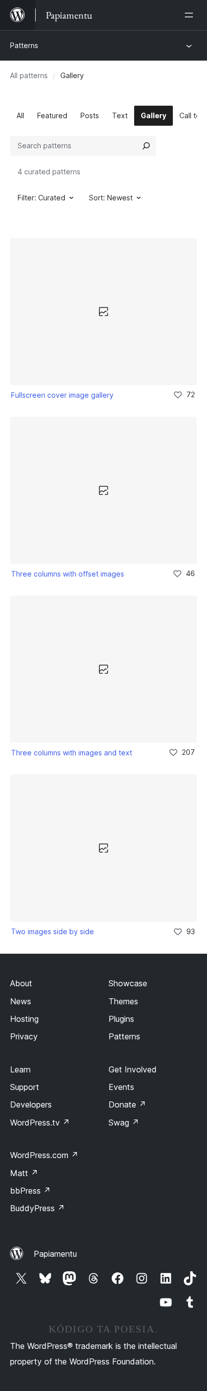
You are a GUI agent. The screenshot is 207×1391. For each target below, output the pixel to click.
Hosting (24, 1019)
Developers (31, 1104)
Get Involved (133, 1069)
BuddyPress (37, 1208)
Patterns (24, 45)
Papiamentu (55, 1254)
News (20, 1001)
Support (24, 1087)
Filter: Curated (41, 197)
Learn (20, 1069)
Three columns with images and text (71, 752)
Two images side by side (52, 931)
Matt (24, 1173)
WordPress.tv (40, 1123)
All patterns (29, 75)
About (21, 983)
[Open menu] (191, 15)
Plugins (121, 1019)
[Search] (146, 146)
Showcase (128, 983)
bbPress (30, 1191)
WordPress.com (44, 1155)
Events (121, 1087)
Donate (127, 1104)
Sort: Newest (111, 197)
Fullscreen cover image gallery (62, 395)
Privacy (24, 1036)
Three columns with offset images (67, 574)
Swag (124, 1123)
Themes (123, 1001)
